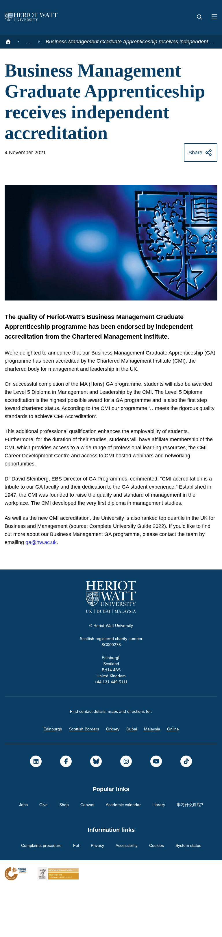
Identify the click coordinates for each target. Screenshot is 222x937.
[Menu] (212, 17)
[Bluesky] (96, 811)
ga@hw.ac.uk (74, 592)
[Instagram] (126, 811)
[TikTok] (186, 811)
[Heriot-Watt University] (31, 17)
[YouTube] (156, 811)
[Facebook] (66, 811)
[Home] (8, 41)
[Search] (199, 17)
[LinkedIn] (36, 811)
